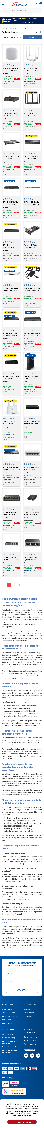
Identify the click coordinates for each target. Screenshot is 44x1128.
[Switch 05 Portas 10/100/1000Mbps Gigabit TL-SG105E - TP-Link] (32, 543)
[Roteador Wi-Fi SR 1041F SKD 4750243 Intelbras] (32, 99)
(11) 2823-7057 (31, 1044)
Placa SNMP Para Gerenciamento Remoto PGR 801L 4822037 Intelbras (30, 246)
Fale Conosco (7, 1023)
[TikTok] (38, 1055)
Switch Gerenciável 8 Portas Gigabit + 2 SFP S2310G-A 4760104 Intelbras (32, 334)
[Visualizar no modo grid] (40, 32)
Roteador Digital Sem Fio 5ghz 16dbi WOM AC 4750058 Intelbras (11, 69)
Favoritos (27, 1016)
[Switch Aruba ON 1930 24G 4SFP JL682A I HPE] (11, 273)
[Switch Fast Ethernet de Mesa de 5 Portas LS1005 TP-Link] (32, 452)
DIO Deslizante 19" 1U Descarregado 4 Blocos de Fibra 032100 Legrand (11, 158)
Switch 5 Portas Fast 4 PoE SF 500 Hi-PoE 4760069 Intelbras (32, 423)
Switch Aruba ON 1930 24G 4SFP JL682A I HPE (11, 289)
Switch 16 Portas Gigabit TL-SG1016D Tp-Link (11, 559)
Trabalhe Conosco (8, 1013)
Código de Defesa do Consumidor (9, 1051)
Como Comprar (7, 1034)
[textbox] (22, 10)
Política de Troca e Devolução (8, 1042)
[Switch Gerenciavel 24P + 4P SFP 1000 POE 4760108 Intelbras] (32, 187)
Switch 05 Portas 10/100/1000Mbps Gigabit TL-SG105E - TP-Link (32, 559)
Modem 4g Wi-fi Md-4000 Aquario (10, 423)
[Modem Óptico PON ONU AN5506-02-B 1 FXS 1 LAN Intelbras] (11, 99)
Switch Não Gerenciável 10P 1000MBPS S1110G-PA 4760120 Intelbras (10, 246)
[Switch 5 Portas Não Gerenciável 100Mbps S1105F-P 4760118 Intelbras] (11, 362)
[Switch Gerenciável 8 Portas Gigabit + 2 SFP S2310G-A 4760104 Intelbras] (32, 319)
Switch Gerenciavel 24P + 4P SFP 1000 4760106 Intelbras (10, 203)
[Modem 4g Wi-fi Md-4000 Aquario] (11, 407)
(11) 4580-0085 (32, 1041)
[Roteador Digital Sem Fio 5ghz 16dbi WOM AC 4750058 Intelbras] (11, 53)
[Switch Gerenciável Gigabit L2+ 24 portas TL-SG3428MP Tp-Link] (11, 452)
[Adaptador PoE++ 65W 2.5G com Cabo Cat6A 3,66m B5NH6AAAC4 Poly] (32, 273)
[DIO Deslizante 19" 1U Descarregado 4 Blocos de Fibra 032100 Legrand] (11, 142)
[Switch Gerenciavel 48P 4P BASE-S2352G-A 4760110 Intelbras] (11, 319)
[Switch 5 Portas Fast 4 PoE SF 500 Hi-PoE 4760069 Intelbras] (32, 407)
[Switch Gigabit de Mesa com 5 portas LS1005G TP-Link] (11, 497)
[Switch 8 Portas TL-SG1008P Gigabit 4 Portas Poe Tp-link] (32, 142)
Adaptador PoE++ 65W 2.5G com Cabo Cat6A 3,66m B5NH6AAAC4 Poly (32, 289)
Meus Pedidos (29, 1013)
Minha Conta (28, 1009)
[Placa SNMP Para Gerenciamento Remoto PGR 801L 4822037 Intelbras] (32, 230)
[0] (40, 4)
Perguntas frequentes (10, 1016)
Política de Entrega (9, 1038)
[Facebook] (26, 1055)
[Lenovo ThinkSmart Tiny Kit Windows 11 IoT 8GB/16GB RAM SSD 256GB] (32, 362)
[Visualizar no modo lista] (36, 32)
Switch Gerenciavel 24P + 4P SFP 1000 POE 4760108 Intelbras (32, 203)
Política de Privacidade (22, 1115)
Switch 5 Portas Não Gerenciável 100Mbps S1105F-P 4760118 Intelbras (11, 377)
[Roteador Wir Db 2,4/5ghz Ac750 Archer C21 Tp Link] (32, 53)
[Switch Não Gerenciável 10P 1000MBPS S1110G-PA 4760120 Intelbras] (11, 230)
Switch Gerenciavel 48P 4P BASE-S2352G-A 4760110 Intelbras (11, 334)
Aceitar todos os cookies (22, 1122)
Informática (12, 28)
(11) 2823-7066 (32, 1037)
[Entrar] (36, 4)
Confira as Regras (27, 22)
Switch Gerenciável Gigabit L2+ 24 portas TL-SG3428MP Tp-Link (11, 468)
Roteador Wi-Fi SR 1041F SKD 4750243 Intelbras (30, 115)
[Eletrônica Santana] (19, 3)
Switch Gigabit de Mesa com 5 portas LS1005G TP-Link (10, 513)
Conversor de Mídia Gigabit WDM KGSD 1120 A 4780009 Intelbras (32, 513)
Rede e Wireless (23, 28)
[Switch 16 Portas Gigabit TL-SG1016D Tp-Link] (11, 543)
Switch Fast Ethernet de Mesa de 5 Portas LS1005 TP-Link (32, 468)
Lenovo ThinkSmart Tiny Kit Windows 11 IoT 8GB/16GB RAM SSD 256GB (32, 377)
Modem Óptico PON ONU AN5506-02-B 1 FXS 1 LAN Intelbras (11, 115)
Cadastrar (22, 990)
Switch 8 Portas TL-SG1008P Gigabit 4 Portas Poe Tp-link (31, 158)
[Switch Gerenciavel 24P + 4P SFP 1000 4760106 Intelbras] (11, 187)
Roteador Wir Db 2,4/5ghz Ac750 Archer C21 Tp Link (32, 69)
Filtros (32, 37)
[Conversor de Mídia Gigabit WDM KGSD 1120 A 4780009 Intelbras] (32, 497)
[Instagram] (32, 1055)
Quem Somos (7, 1009)
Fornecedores (7, 1020)
